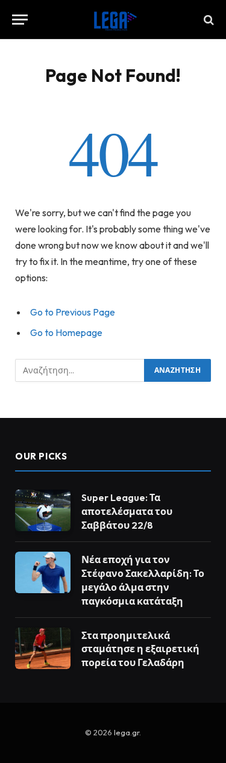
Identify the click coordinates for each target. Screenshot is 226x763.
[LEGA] (113, 19)
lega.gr (126, 732)
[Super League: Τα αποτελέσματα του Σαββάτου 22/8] (43, 510)
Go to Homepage (66, 332)
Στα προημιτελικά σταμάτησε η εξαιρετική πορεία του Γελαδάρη (140, 649)
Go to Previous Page (72, 312)
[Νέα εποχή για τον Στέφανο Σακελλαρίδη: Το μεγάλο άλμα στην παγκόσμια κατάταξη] (43, 572)
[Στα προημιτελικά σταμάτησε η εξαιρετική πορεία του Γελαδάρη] (43, 648)
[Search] (207, 19)
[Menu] (20, 19)
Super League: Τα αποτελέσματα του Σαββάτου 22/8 (126, 511)
